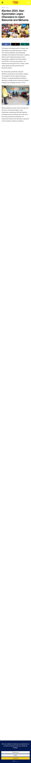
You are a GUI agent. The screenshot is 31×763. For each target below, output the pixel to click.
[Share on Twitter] (15, 44)
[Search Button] (28, 2)
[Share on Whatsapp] (24, 44)
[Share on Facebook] (6, 44)
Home (3, 7)
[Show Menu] (2, 2)
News (7, 7)
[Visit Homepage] (15, 2)
